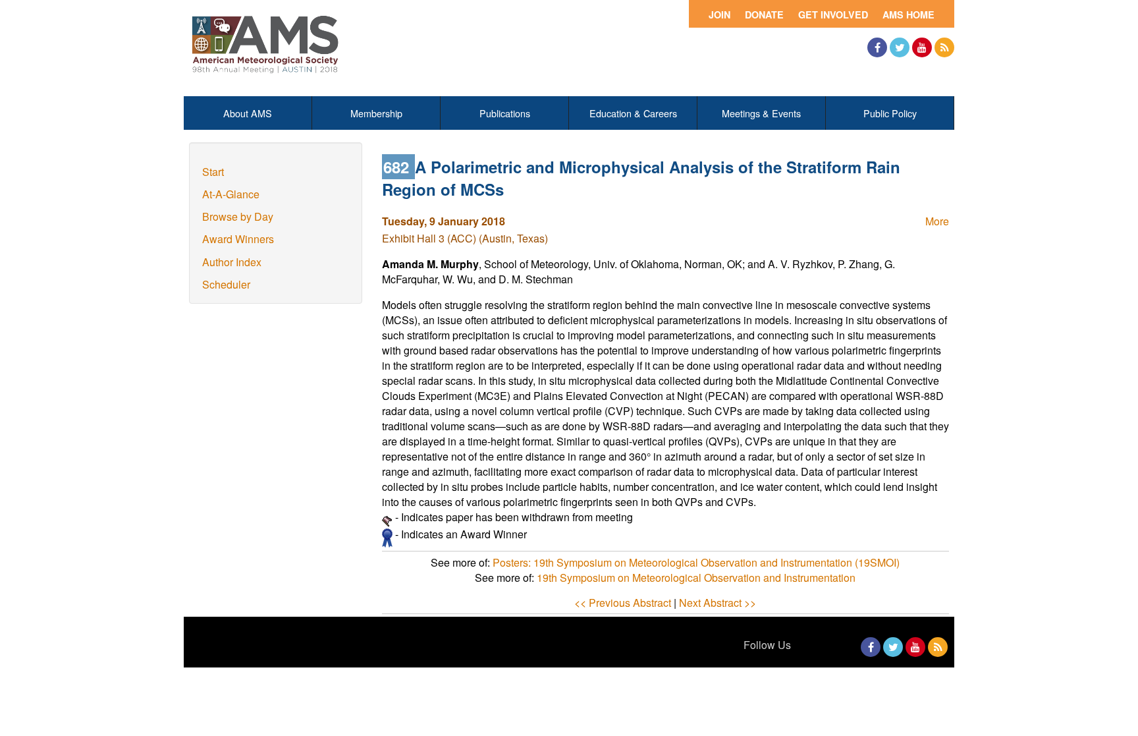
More (937, 221)
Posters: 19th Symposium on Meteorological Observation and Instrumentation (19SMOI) (696, 562)
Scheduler (226, 284)
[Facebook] (877, 47)
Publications (504, 113)
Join (719, 14)
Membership (376, 113)
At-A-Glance (230, 194)
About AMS (247, 113)
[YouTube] (922, 47)
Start (213, 171)
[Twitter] (899, 47)
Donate (764, 14)
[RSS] (944, 47)
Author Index (231, 261)
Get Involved (833, 14)
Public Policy (890, 113)
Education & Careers (633, 113)
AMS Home (908, 14)
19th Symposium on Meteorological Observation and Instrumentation (696, 577)
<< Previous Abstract (622, 602)
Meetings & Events (761, 113)
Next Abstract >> (717, 602)
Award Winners (238, 238)
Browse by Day (237, 216)
